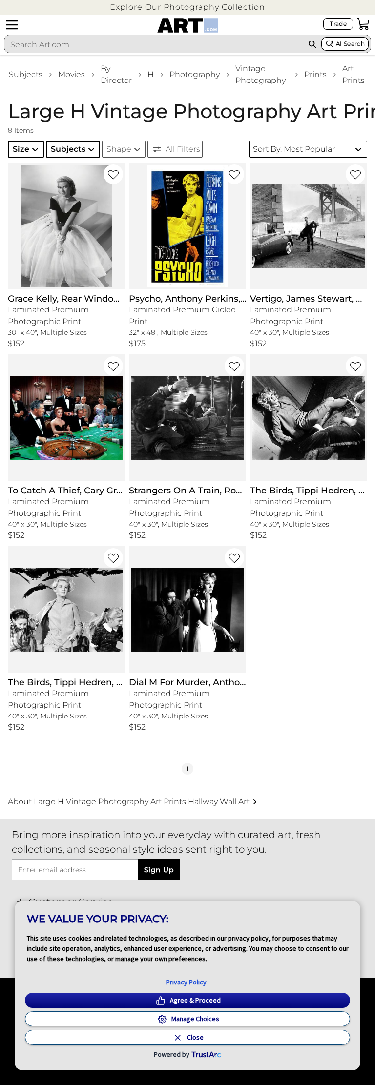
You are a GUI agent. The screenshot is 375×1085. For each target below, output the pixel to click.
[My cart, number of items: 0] (363, 24)
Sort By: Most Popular (294, 149)
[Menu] (12, 25)
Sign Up (159, 869)
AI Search (350, 43)
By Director (116, 74)
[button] (187, 7)
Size (21, 149)
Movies (71, 74)
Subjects (25, 74)
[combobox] (154, 44)
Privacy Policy (186, 982)
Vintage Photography (260, 74)
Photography (194, 74)
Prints (315, 74)
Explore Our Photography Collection (187, 7)
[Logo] (187, 25)
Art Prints (353, 74)
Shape (118, 149)
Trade (338, 23)
